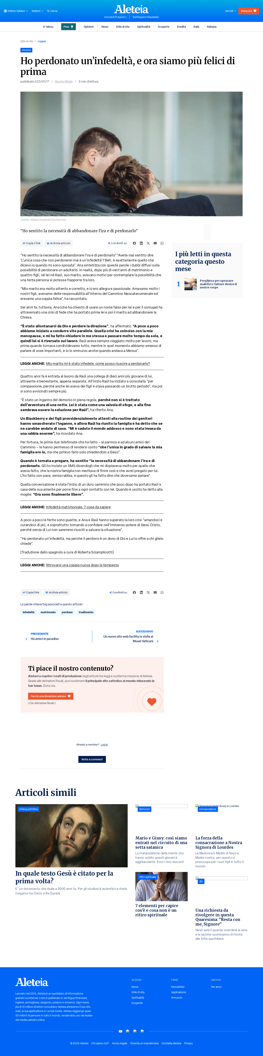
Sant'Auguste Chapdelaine (146, 17)
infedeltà (28, 612)
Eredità (181, 26)
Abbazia (211, 26)
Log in (104, 744)
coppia (42, 41)
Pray (66, 26)
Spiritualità (143, 26)
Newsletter (178, 987)
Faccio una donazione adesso (48, 696)
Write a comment (92, 759)
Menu (49, 26)
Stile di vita (122, 26)
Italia (196, 26)
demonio (144, 809)
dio (201, 881)
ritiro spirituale (147, 877)
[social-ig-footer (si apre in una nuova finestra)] (142, 1031)
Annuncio (176, 997)
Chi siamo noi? (100, 1043)
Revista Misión (64, 82)
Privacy (188, 1043)
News (104, 26)
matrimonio (48, 612)
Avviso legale (119, 1043)
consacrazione (207, 809)
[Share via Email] (155, 243)
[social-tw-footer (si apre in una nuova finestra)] (135, 1031)
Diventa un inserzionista (144, 1043)
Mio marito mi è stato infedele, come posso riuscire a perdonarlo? (98, 363)
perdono (67, 612)
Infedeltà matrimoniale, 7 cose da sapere (78, 507)
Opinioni (89, 26)
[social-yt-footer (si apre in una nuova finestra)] (120, 1031)
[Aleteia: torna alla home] (131, 9)
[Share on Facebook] (134, 243)
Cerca (53, 11)
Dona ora (246, 11)
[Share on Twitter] (148, 243)
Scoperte (163, 26)
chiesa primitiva (28, 809)
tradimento (86, 612)
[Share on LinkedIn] (141, 243)
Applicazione (178, 992)
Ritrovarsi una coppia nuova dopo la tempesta (82, 565)
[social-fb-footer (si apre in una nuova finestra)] (128, 1031)
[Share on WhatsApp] (162, 243)
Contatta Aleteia (171, 1043)
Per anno (216, 987)
